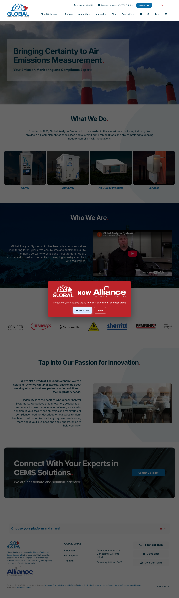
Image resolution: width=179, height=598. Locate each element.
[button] (148, 14)
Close (100, 310)
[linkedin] (162, 5)
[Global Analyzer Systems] (18, 4)
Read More (83, 310)
